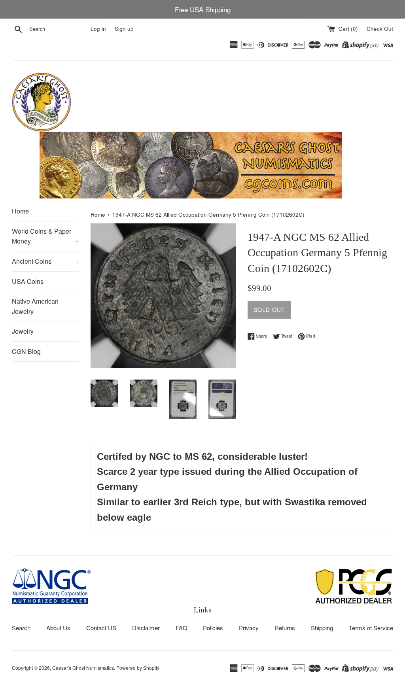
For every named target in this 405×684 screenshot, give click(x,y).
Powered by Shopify (137, 667)
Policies (213, 628)
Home (20, 210)
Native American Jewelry (35, 306)
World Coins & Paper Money (45, 236)
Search (21, 628)
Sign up (124, 28)
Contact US (101, 628)
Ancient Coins (45, 261)
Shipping (322, 628)
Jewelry (23, 331)
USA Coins (28, 281)
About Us (58, 628)
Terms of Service (371, 628)
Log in (98, 28)
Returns (284, 628)
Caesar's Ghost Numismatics (83, 667)
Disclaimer (146, 628)
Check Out (380, 28)
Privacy (249, 628)
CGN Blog (26, 351)
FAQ (181, 628)
